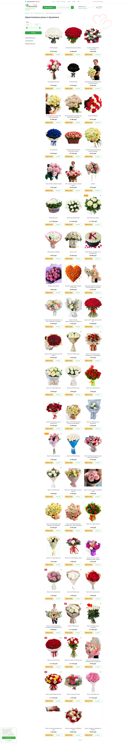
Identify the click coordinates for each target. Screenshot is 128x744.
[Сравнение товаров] (90, 6)
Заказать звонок (82, 8)
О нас (53, 1)
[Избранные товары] (94, 6)
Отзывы (74, 1)
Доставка (63, 1)
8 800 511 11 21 (81, 6)
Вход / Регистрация (98, 1)
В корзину (58, 54)
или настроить (9, 740)
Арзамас (37, 1)
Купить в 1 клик (49, 54)
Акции (58, 1)
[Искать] (72, 7)
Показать (33, 32)
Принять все (8, 737)
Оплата (68, 1)
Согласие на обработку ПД (8, 735)
